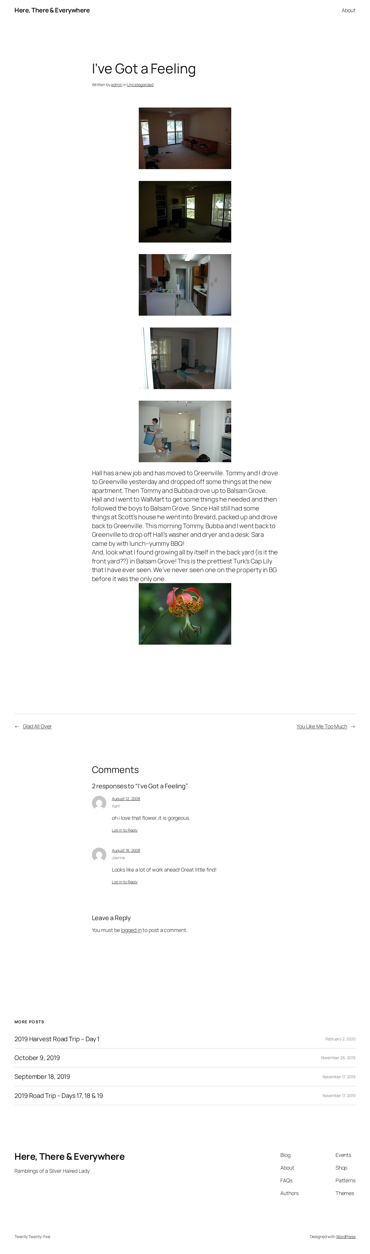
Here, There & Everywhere (52, 10)
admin (116, 84)
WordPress (346, 1236)
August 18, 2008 (126, 850)
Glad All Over (37, 726)
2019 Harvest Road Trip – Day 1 (56, 1038)
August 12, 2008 (126, 798)
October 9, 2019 (37, 1057)
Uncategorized (140, 84)
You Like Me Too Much (322, 726)
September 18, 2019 (42, 1076)
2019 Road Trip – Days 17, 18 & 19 (58, 1095)
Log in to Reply (125, 830)
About (349, 10)
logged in (131, 929)
